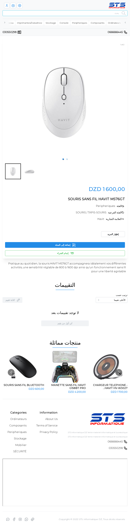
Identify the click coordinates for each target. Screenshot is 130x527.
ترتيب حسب (121, 295)
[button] (63, 159)
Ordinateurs (18, 419)
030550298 (10, 32)
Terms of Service (47, 425)
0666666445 (115, 32)
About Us (51, 419)
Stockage (20, 438)
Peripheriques (16, 432)
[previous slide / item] (7, 101)
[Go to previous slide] (11, 372)
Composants (17, 425)
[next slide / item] (122, 101)
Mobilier (20, 445)
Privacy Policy (49, 432)
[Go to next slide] (118, 372)
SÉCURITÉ (19, 451)
